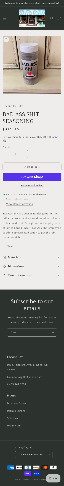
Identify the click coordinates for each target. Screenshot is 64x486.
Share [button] (10, 246)
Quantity (7, 147)
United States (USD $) (30, 454)
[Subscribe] (53, 332)
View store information (19, 204)
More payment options (32, 185)
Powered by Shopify (41, 480)
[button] (4, 18)
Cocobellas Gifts (28, 480)
